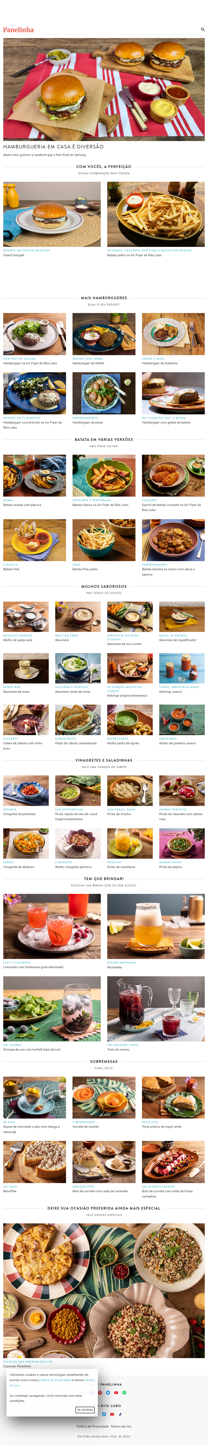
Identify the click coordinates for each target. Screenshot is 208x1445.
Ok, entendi (85, 1410)
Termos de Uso (121, 1426)
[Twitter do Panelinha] (108, 1393)
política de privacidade (55, 1380)
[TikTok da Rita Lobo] (120, 1414)
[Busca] (203, 29)
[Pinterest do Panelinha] (100, 1393)
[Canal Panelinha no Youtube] (116, 1393)
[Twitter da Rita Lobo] (104, 1414)
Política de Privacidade (93, 1426)
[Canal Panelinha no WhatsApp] (124, 1393)
